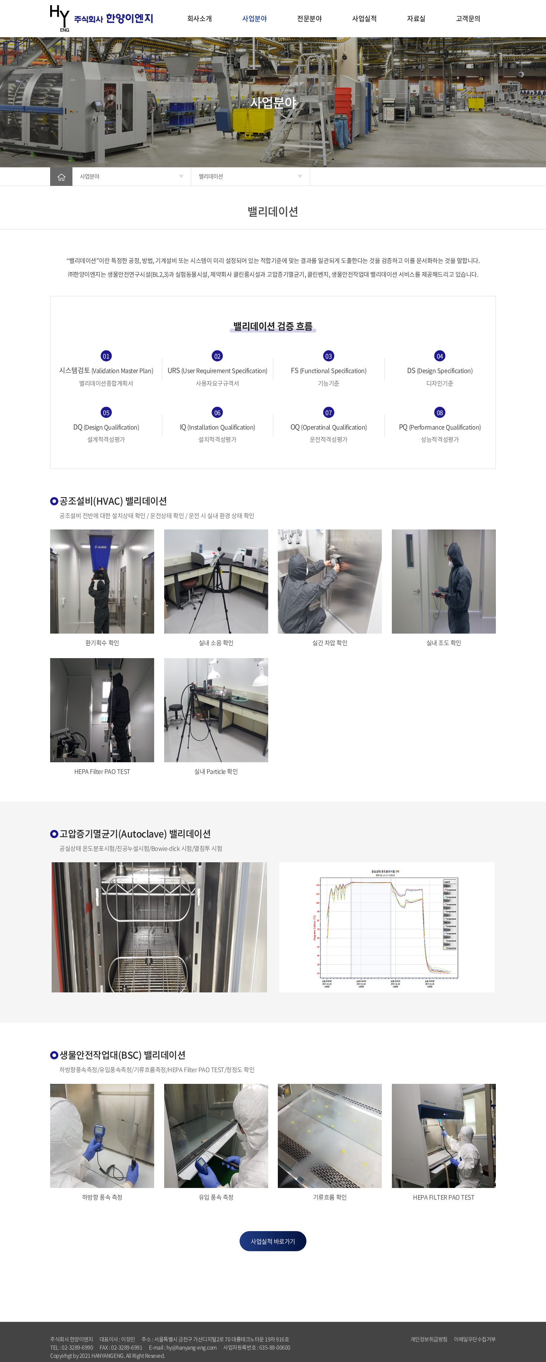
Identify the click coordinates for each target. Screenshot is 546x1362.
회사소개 (199, 18)
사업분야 (254, 18)
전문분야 (309, 18)
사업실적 (364, 18)
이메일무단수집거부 (475, 1339)
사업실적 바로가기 (273, 1241)
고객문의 (468, 18)
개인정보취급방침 (429, 1339)
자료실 (416, 18)
